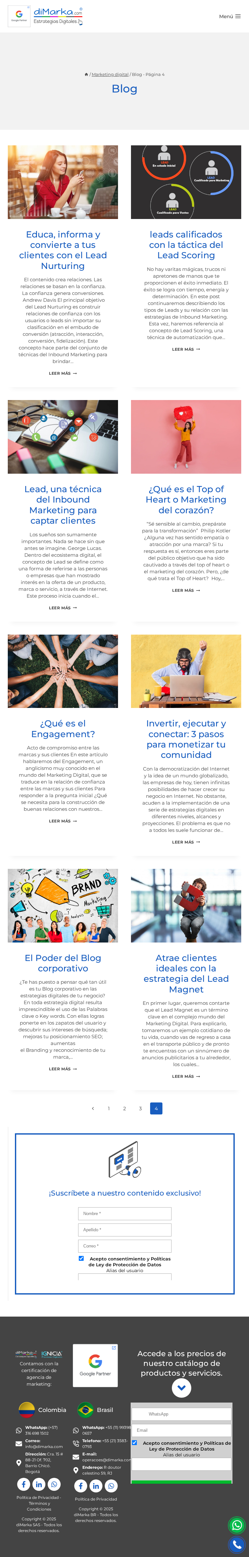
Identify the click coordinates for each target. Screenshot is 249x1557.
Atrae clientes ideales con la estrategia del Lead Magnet (186, 974)
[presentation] (63, 182)
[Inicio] (86, 74)
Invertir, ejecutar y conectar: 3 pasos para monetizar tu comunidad (186, 739)
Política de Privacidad (38, 1497)
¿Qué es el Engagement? (63, 728)
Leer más (63, 373)
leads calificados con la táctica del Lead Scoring (186, 245)
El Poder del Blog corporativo (63, 963)
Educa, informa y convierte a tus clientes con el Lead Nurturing (63, 250)
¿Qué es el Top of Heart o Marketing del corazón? (186, 500)
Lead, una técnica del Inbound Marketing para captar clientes (63, 505)
